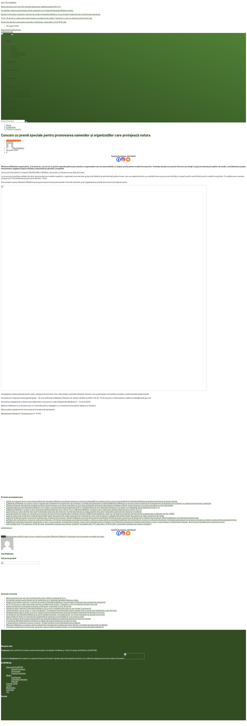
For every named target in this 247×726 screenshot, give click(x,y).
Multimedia (11, 101)
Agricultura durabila (18, 52)
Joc (7, 114)
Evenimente (11, 62)
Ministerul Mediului (58, 536)
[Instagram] (123, 159)
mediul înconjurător (43, 536)
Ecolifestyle (11, 78)
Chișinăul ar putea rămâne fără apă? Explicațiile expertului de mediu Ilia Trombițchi (108, 512)
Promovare (15, 671)
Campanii (10, 87)
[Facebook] (118, 159)
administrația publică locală (17, 536)
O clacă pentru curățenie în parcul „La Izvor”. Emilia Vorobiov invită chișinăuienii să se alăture (43, 623)
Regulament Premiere (10, 413)
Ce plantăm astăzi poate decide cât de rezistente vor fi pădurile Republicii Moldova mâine (37, 11)
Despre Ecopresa (18, 669)
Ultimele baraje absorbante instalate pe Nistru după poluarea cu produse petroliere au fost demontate (132, 505)
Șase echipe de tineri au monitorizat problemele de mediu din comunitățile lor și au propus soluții (45, 617)
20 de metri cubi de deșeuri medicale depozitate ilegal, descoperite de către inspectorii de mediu (125, 516)
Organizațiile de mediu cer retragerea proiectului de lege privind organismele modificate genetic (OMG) (132, 514)
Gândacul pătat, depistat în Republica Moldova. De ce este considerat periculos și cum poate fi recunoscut (48, 608)
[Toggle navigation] (12, 34)
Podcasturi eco (16, 107)
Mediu (9, 41)
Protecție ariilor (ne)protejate (21, 96)
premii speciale (82, 536)
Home (8, 125)
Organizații (71, 536)
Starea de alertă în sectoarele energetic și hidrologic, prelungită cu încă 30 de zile (33, 22)
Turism (9, 686)
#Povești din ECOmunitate (20, 92)
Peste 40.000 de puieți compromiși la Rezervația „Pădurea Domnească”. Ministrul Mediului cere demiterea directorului (151, 518)
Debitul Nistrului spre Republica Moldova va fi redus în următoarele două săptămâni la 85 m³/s (122, 508)
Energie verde (12, 70)
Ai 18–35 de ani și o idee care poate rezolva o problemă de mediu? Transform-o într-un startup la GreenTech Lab (46, 18)
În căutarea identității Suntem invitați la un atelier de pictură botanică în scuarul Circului (41, 621)
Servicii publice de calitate (20, 94)
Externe (14, 50)
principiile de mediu (96, 536)
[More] (128, 159)
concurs (31, 536)
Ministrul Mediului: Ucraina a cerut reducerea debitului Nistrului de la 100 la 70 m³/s (108, 510)
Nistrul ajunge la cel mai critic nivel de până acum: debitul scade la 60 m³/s (31, 7)
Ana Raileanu (18, 148)
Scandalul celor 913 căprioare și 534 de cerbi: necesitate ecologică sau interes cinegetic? (116, 524)
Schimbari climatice (18, 54)
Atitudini (14, 48)
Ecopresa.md (27, 413)
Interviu (14, 109)
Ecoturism (15, 56)
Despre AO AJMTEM (14, 667)
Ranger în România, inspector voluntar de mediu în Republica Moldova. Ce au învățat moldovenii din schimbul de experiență (50, 14)
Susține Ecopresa (18, 673)
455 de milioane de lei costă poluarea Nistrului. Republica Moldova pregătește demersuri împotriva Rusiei (135, 501)
